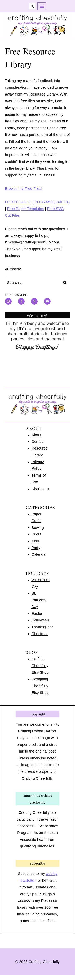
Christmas (39, 634)
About (36, 435)
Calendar (39, 554)
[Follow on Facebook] (21, 301)
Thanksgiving (42, 627)
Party (35, 548)
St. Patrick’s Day (38, 600)
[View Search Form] (32, 6)
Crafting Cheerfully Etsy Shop (40, 665)
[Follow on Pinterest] (34, 301)
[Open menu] (42, 6)
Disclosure (40, 489)
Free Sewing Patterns (52, 202)
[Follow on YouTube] (47, 301)
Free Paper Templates (25, 209)
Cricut (36, 534)
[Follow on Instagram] (8, 301)
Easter (36, 613)
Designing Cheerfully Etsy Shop (40, 686)
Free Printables (17, 202)
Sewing (37, 527)
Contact (37, 442)
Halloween (40, 620)
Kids (35, 541)
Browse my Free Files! (24, 188)
